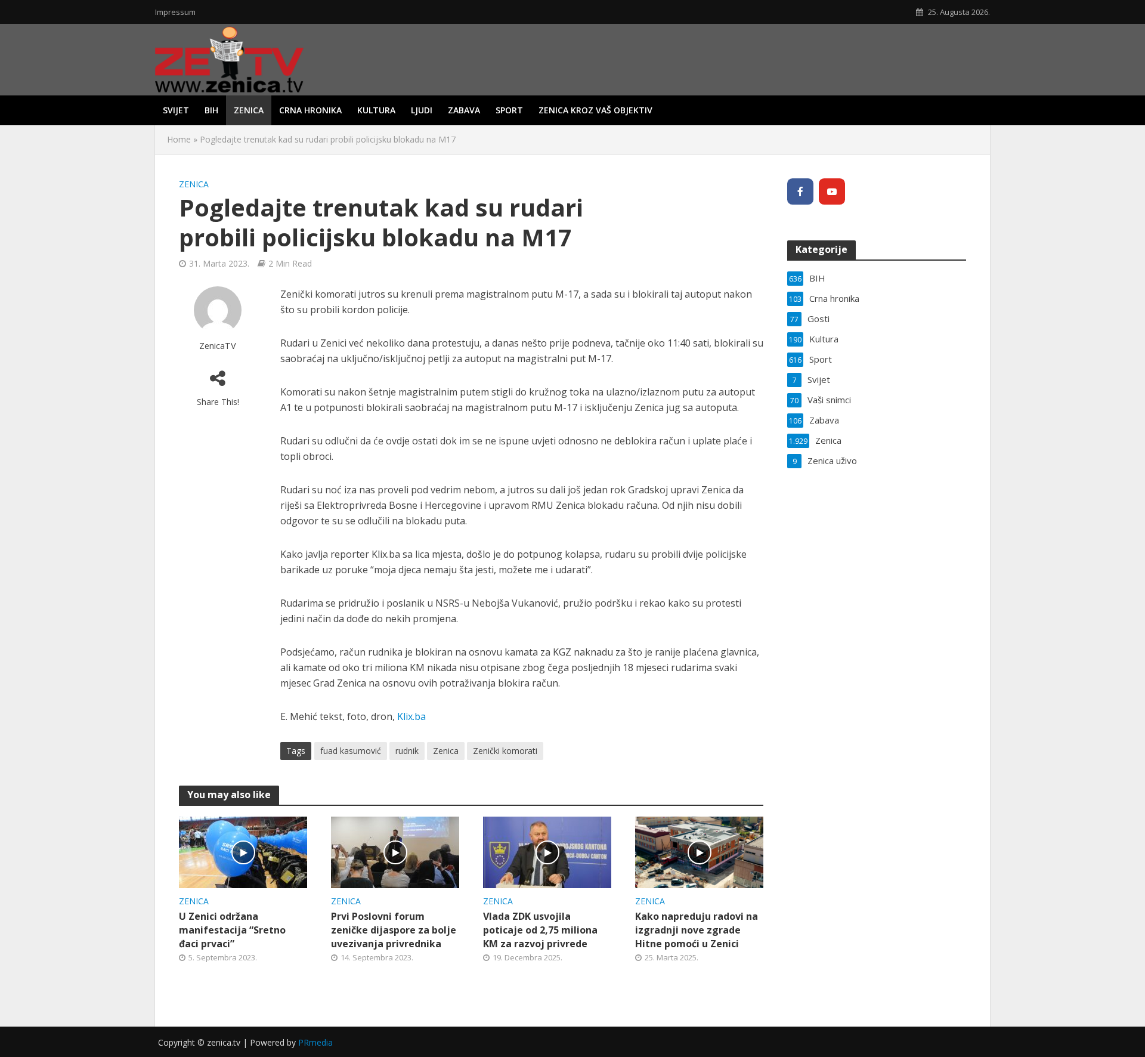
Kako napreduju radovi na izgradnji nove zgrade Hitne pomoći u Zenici (696, 930)
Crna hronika (310, 110)
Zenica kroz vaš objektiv (595, 110)
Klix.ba (411, 716)
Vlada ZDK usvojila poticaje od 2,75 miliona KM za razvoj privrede (540, 930)
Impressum (175, 12)
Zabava (464, 110)
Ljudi (421, 110)
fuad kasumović (350, 750)
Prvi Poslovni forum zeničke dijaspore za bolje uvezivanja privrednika (393, 930)
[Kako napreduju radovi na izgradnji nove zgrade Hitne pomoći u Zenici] (699, 851)
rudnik (407, 750)
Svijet (176, 110)
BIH (211, 110)
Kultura (376, 110)
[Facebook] (800, 191)
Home (179, 139)
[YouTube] (832, 191)
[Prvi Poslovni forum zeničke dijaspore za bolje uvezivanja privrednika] (395, 851)
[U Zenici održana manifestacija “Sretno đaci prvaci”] (243, 851)
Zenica (249, 110)
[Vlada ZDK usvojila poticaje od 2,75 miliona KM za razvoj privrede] (547, 851)
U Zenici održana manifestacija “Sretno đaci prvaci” (232, 930)
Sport (509, 110)
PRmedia (315, 1042)
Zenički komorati (505, 750)
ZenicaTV (217, 345)
